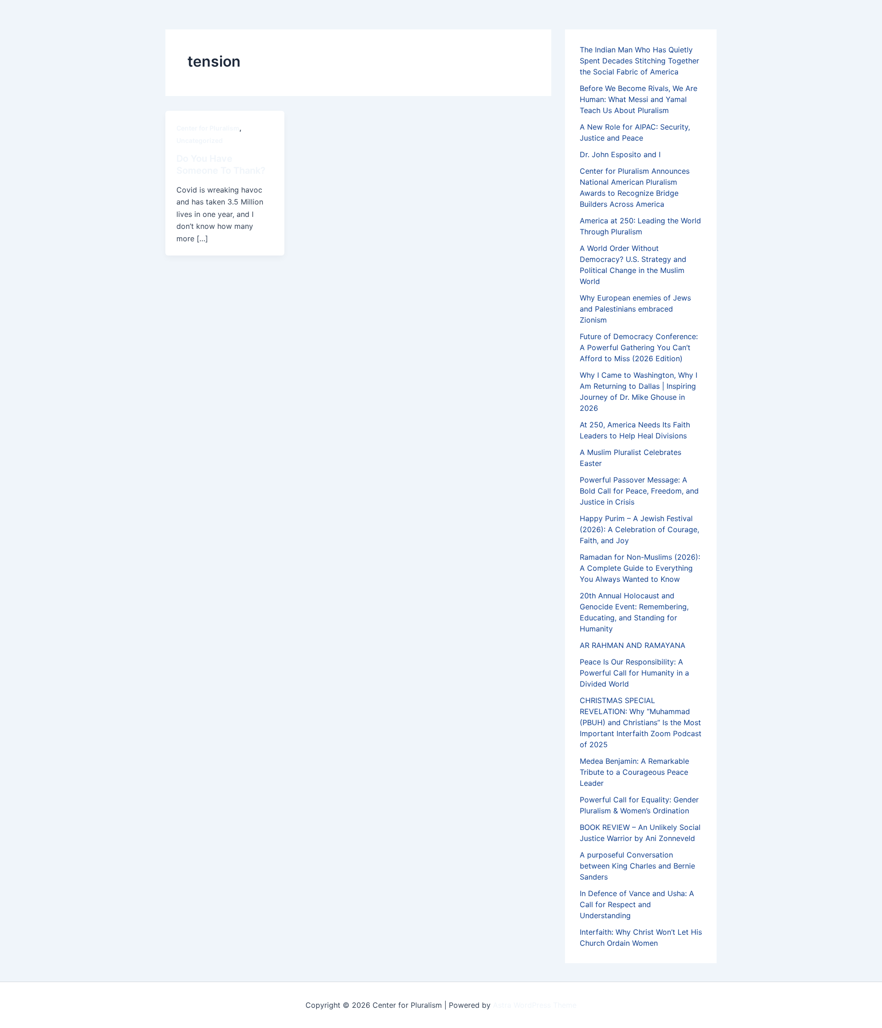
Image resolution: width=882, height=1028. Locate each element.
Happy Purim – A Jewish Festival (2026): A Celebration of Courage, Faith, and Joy (639, 529)
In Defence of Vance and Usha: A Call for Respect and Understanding (637, 904)
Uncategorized (199, 140)
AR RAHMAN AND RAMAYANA (632, 645)
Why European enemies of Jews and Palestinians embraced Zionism (635, 308)
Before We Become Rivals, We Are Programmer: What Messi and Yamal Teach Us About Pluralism (638, 99)
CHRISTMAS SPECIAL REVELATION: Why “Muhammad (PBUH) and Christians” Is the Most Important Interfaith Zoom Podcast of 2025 (640, 722)
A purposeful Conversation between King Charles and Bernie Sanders (637, 865)
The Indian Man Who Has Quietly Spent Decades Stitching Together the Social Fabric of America (639, 60)
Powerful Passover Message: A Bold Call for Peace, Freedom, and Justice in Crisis (639, 490)
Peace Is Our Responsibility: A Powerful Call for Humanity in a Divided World (634, 672)
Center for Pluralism (207, 128)
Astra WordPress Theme (535, 1005)
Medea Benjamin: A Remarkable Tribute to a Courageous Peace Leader (634, 772)
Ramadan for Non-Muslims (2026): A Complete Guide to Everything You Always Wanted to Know (640, 568)
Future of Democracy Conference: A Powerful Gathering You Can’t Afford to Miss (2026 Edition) (639, 347)
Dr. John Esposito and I (620, 154)
